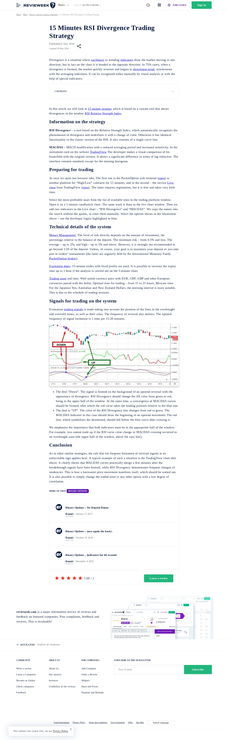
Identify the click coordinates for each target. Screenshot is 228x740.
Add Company (88, 668)
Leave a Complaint (26, 674)
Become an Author (25, 680)
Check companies (25, 686)
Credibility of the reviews (62, 686)
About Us (54, 668)
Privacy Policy (79, 722)
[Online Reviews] (39, 5)
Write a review (23, 668)
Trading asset (57, 278)
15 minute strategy (100, 108)
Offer (130, 722)
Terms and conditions (98, 722)
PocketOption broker (62, 258)
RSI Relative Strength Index (103, 113)
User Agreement (118, 722)
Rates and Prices (89, 686)
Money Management (62, 235)
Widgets (85, 680)
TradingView (98, 152)
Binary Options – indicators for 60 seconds (91, 555)
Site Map (140, 722)
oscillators (97, 60)
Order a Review (89, 674)
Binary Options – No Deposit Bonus (87, 507)
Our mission (55, 674)
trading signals (73, 309)
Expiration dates (59, 266)
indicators (126, 60)
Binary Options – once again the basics (88, 531)
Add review (180, 5)
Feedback (21, 692)
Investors (53, 680)
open (162, 178)
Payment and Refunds (92, 692)
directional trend (143, 69)
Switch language (161, 722)
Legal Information (61, 722)
